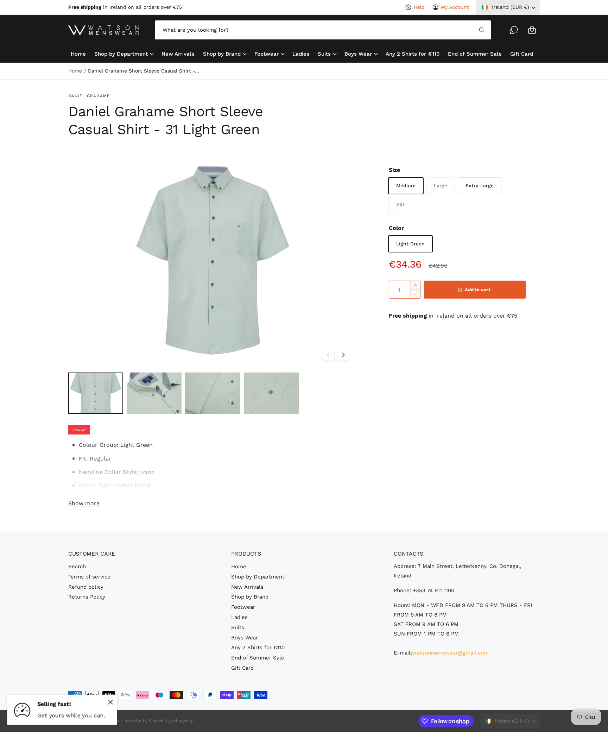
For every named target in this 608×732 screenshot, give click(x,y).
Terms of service (89, 577)
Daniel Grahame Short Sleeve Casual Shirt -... (143, 71)
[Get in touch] (514, 30)
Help (419, 7)
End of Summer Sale (257, 658)
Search (77, 566)
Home (75, 71)
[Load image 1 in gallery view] (95, 393)
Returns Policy (86, 597)
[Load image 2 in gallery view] (154, 393)
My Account (455, 7)
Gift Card (242, 668)
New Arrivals (247, 587)
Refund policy (85, 587)
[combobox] (323, 30)
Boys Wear (358, 54)
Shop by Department (121, 54)
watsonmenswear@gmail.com (450, 653)
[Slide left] (328, 355)
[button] (532, 30)
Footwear (266, 54)
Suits (324, 54)
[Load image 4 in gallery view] (271, 393)
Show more (84, 503)
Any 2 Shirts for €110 (258, 647)
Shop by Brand (222, 54)
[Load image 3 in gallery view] (212, 393)
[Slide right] (343, 355)
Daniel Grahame (89, 95)
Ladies (239, 617)
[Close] (110, 702)
